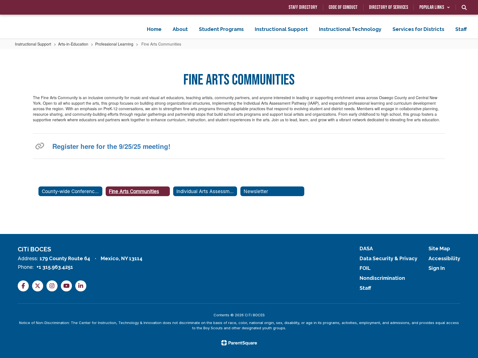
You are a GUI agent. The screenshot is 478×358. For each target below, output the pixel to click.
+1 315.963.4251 (55, 267)
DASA (366, 248)
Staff (365, 288)
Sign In (436, 268)
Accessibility (444, 258)
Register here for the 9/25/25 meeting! (111, 146)
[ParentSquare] (239, 343)
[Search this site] (464, 7)
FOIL (365, 268)
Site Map (439, 248)
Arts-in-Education (73, 44)
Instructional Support (33, 44)
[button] (434, 7)
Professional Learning (114, 44)
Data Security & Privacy (388, 258)
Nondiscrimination (382, 278)
